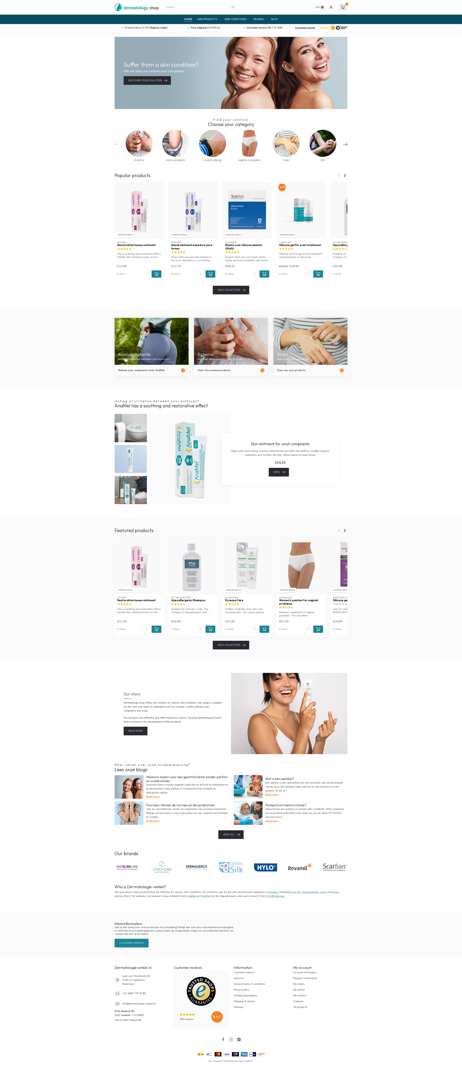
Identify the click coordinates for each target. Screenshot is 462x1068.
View (276, 472)
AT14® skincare (275, 896)
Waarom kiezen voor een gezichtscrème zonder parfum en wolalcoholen (187, 779)
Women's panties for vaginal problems (298, 602)
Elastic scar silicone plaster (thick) (243, 246)
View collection (228, 290)
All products (300, 1007)
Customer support (244, 972)
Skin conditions (235, 19)
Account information (305, 972)
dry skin (296, 892)
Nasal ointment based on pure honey (191, 246)
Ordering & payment (245, 995)
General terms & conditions (249, 984)
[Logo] (341, 28)
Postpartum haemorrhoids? (285, 805)
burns (335, 892)
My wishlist (299, 995)
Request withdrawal (305, 978)
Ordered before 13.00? (205, 27)
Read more (135, 731)
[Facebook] (223, 1039)
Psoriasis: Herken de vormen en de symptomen (180, 805)
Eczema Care (234, 600)
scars (323, 892)
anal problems (310, 892)
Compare (298, 1001)
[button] (156, 274)
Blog (274, 19)
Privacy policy (241, 989)
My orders (299, 984)
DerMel (206, 896)
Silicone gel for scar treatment (300, 245)
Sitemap (238, 1007)
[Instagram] (231, 1039)
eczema (273, 892)
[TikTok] (239, 1039)
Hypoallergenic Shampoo (188, 600)
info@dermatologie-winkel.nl (139, 1003)
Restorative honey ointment (136, 245)
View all (228, 834)
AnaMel (191, 896)
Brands (259, 19)
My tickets (299, 989)
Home (188, 19)
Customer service (305, 27)
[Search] (233, 7)
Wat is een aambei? (279, 779)
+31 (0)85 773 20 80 (134, 993)
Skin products (207, 19)
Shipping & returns (244, 1001)
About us (239, 978)
